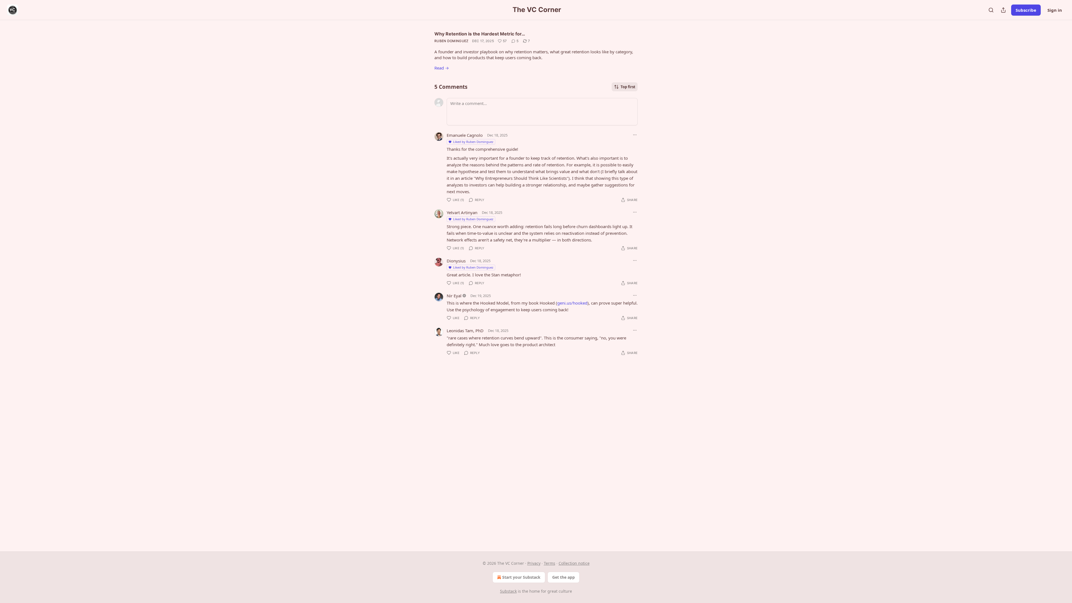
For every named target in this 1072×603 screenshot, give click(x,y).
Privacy (533, 563)
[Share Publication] (1003, 10)
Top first (628, 86)
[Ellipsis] (634, 134)
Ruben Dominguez (451, 41)
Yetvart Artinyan (462, 212)
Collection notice (574, 563)
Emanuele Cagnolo (465, 135)
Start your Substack (521, 577)
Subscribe (1026, 10)
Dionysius (456, 261)
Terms (549, 563)
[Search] (991, 10)
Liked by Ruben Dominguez (473, 142)
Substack (508, 591)
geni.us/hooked (572, 303)
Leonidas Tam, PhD (465, 330)
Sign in (1054, 10)
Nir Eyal (454, 295)
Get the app (563, 577)
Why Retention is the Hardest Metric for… (479, 34)
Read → (441, 68)
